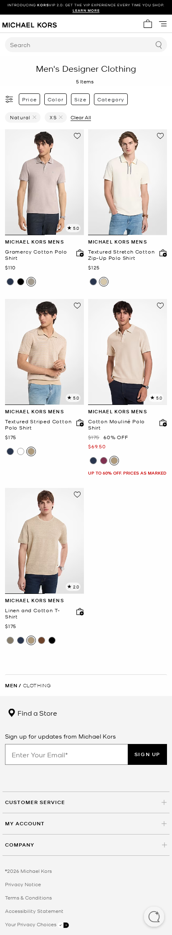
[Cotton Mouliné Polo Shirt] (127, 352)
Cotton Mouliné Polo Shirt (116, 424)
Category (111, 99)
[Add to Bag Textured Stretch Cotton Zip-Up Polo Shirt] (161, 253)
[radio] (10, 282)
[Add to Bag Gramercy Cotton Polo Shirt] (78, 253)
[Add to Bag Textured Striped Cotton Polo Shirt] (78, 422)
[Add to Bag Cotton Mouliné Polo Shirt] (161, 422)
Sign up (147, 754)
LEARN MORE (86, 10)
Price (29, 99)
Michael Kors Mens (34, 241)
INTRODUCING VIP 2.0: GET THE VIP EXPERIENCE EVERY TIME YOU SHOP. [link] (86, 8)
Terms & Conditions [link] (28, 897)
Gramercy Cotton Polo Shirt (36, 255)
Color (55, 99)
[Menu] (163, 24)
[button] (154, 917)
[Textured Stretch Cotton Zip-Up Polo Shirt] (127, 182)
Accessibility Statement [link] (34, 910)
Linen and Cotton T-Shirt (32, 613)
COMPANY (19, 844)
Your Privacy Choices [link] (31, 924)
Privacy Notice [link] (23, 884)
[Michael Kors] (30, 24)
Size (80, 99)
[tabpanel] (44, 182)
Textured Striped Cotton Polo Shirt (38, 424)
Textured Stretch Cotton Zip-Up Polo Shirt (121, 255)
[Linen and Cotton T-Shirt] (44, 541)
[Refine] (9, 99)
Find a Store (36, 712)
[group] (86, 7)
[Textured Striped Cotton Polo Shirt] (44, 352)
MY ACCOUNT (25, 823)
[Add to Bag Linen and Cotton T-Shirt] (78, 611)
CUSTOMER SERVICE (35, 802)
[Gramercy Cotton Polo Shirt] (44, 182)
